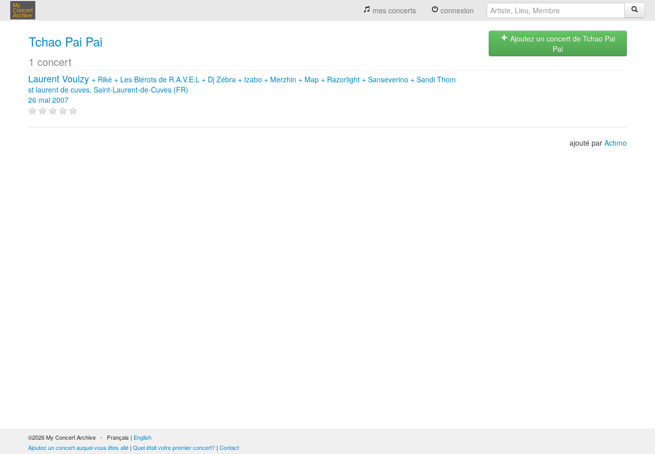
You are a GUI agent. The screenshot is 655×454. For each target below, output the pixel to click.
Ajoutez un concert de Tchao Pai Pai (561, 43)
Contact (229, 447)
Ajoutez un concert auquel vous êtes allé (78, 447)
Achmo (615, 143)
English (142, 437)
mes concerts (393, 10)
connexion (456, 10)
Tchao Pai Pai (65, 41)
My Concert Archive (23, 10)
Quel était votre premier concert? (174, 447)
